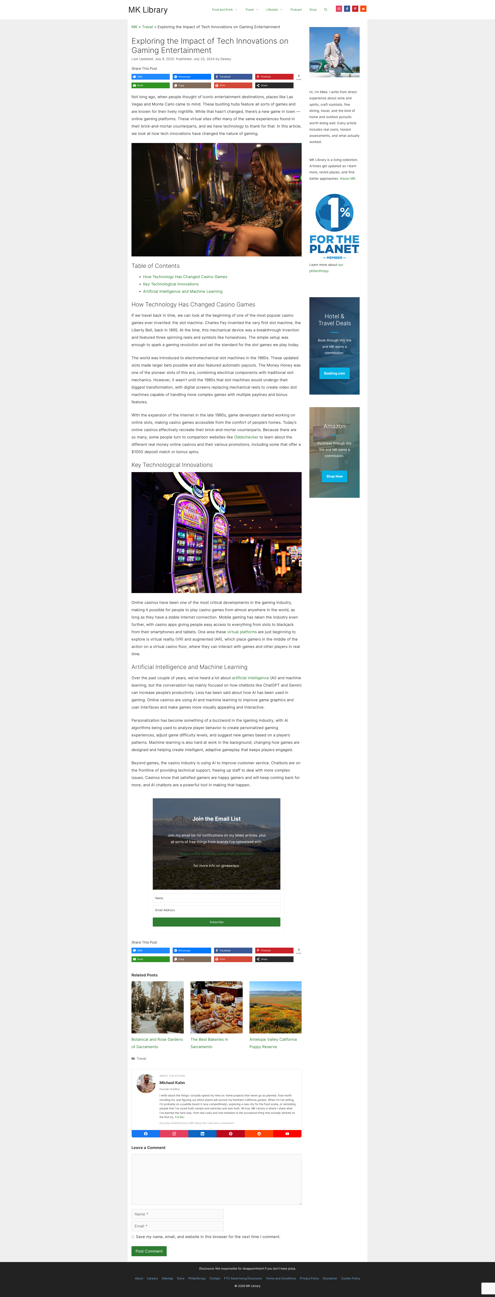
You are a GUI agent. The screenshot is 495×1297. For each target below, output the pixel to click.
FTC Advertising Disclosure (243, 1278)
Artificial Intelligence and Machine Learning (182, 291)
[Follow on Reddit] (363, 9)
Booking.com (334, 373)
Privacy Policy (309, 1278)
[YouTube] (287, 1133)
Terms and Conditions (281, 1278)
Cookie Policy (350, 1278)
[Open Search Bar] (325, 9)
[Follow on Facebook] (347, 9)
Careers (152, 1278)
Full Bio (179, 1117)
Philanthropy (197, 1278)
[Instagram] (174, 1133)
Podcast (296, 9)
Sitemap (167, 1278)
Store (180, 1278)
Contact (215, 1278)
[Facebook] (146, 1133)
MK (134, 27)
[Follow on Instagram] (339, 9)
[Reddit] (259, 1133)
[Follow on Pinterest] (355, 9)
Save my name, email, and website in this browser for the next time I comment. (208, 1236)
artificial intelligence (250, 678)
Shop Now (334, 476)
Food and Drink (222, 9)
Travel (249, 9)
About (139, 1278)
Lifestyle (272, 9)
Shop (313, 9)
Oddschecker (246, 437)
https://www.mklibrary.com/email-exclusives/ (216, 854)
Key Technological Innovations (171, 284)
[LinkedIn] (202, 1133)
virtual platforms (242, 632)
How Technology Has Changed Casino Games (185, 276)
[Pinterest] (231, 1133)
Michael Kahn (172, 1082)
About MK (347, 178)
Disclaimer (330, 1278)
